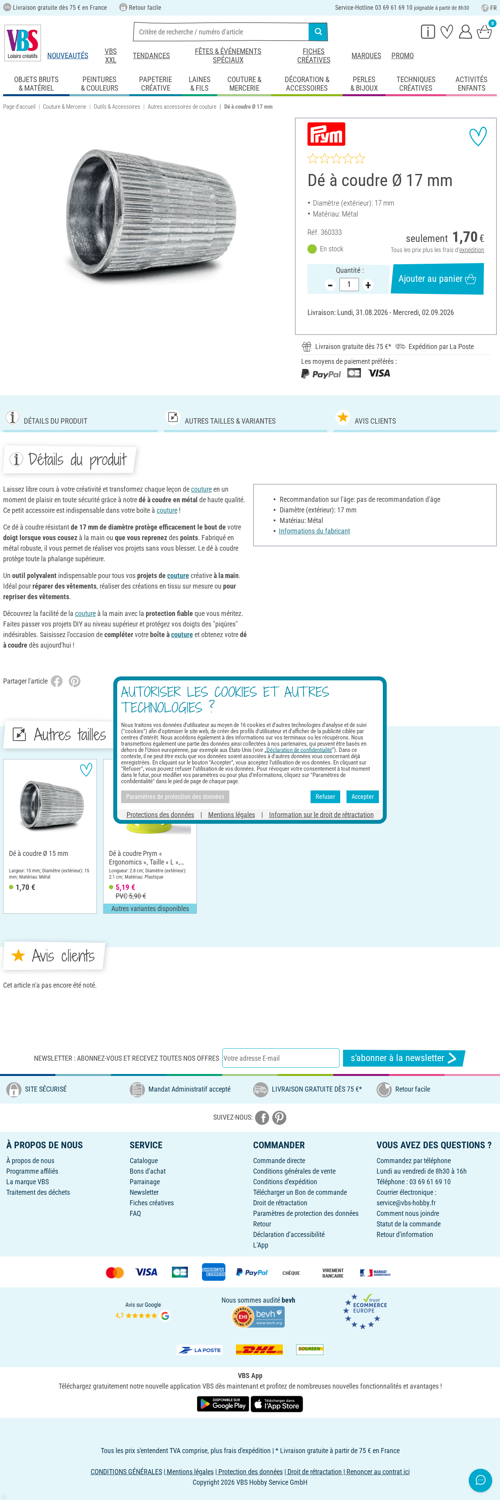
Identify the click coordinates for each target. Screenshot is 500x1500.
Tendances (151, 55)
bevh (288, 1300)
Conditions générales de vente (294, 1171)
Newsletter (144, 1192)
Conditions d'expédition (285, 1182)
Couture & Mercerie (64, 106)
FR (493, 8)
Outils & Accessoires (117, 106)
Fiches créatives (313, 55)
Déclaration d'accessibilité (289, 1234)
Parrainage (145, 1182)
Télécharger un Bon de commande (300, 1192)
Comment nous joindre (408, 1213)
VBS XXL (111, 55)
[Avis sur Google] (143, 1311)
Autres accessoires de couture (182, 106)
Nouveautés (67, 55)
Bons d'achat (148, 1171)
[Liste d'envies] (447, 31)
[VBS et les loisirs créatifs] (22, 43)
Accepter (363, 796)
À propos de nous (30, 1160)
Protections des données (160, 814)
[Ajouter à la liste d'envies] (478, 136)
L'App (260, 1245)
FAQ (135, 1213)
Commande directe (279, 1160)
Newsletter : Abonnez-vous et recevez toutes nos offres (126, 1058)
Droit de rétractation (280, 1203)
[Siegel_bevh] (258, 1316)
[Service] (428, 31)
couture (201, 489)
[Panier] (484, 31)
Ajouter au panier (430, 278)
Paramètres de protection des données (306, 1213)
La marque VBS (27, 1182)
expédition (471, 250)
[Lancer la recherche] (318, 31)
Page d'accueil (19, 106)
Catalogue (144, 1160)
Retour (262, 1224)
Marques (366, 55)
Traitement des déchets (38, 1192)
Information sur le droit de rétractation (321, 814)
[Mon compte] (465, 31)
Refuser (325, 796)
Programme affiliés (32, 1171)
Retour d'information (405, 1234)
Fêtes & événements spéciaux (228, 55)
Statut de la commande (409, 1224)
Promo (402, 55)
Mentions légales (231, 814)
